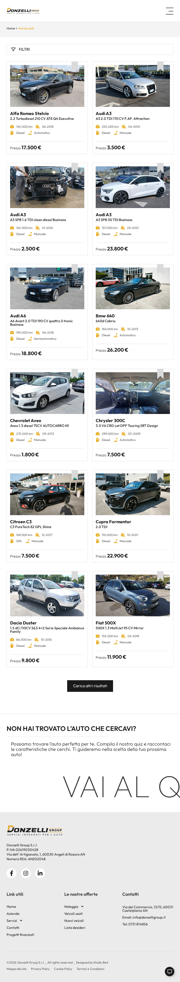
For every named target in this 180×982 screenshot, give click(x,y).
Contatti (13, 927)
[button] (172, 11)
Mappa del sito (17, 969)
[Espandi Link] (170, 972)
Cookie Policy (63, 969)
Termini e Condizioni (90, 969)
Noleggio (71, 906)
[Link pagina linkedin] (40, 873)
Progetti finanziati (20, 934)
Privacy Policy (40, 969)
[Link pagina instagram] (26, 873)
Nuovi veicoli (74, 920)
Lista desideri (74, 927)
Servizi (12, 920)
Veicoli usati (73, 913)
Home (11, 28)
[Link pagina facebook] (11, 873)
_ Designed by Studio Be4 (91, 962)
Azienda (13, 913)
